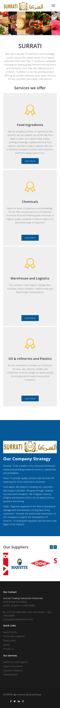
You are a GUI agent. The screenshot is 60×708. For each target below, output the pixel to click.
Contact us (8, 648)
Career (6, 644)
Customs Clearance (13, 670)
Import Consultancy (13, 666)
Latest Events (10, 632)
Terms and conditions (14, 636)
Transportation (10, 674)
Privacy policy (9, 640)
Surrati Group (35, 694)
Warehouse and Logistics (15, 661)
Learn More (30, 161)
